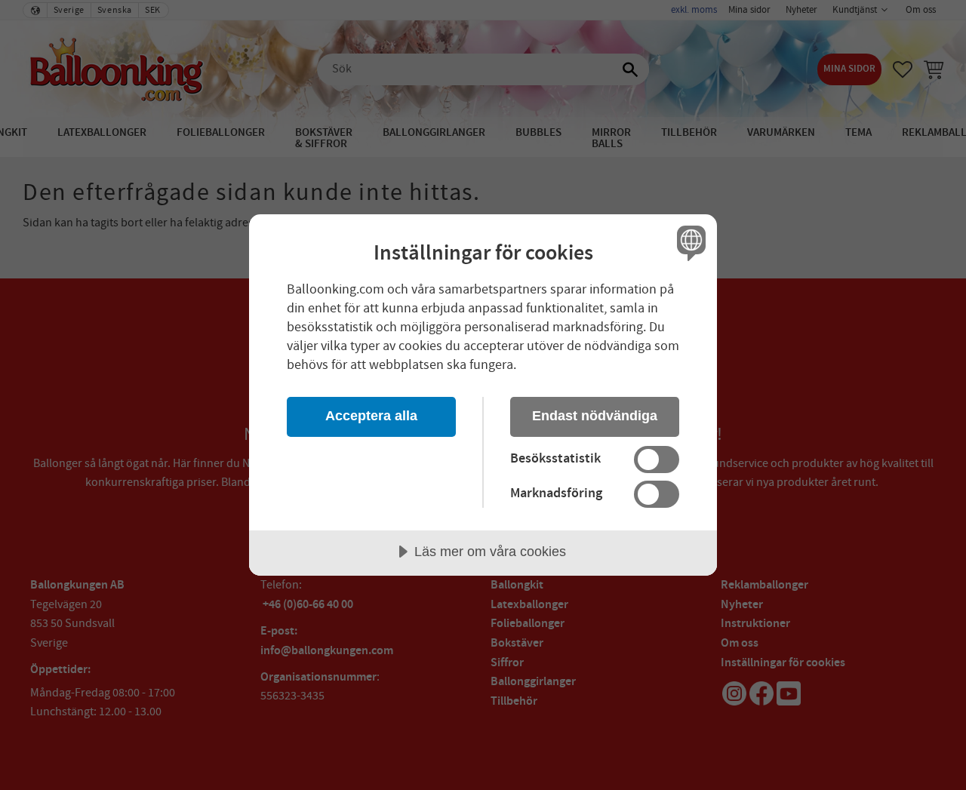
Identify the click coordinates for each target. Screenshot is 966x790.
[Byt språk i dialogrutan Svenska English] (688, 242)
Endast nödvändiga (594, 415)
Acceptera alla (371, 415)
